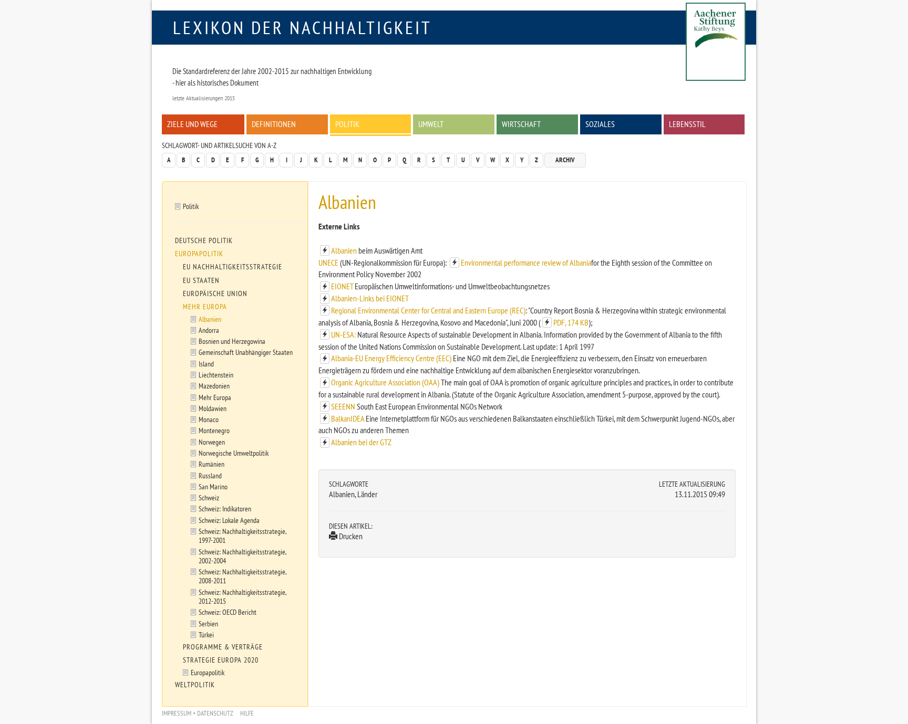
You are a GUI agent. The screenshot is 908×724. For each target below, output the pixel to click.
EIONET (342, 286)
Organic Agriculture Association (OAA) (385, 382)
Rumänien (211, 464)
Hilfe (247, 713)
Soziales (600, 124)
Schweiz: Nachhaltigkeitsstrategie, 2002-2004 (243, 556)
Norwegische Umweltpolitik (234, 453)
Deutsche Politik (204, 240)
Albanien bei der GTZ (361, 442)
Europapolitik (199, 253)
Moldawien (212, 408)
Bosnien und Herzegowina (232, 341)
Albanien (344, 250)
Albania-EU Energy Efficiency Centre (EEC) (391, 358)
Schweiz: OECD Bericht (227, 612)
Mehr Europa (205, 306)
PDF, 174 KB (571, 322)
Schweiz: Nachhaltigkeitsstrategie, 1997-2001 (243, 535)
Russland (210, 475)
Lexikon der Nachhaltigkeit (302, 27)
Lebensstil (687, 124)
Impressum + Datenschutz (197, 713)
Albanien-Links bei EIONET (370, 298)
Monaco (209, 419)
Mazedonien (214, 386)
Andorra (209, 330)
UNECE (329, 262)
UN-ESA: (343, 334)
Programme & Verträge (223, 647)
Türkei (206, 634)
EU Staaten (201, 280)
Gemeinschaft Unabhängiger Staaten (246, 352)
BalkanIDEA (347, 418)
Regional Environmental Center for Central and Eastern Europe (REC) (428, 310)
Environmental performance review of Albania (526, 262)
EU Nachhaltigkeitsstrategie (232, 266)
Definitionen (274, 124)
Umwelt (430, 124)
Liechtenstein (216, 375)
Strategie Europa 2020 (221, 660)
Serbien (208, 623)
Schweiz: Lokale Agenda (229, 520)
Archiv (565, 159)
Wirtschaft (521, 124)
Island (206, 364)
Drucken (350, 536)
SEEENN (343, 406)
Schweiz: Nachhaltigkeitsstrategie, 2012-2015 (243, 596)
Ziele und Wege (192, 124)
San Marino (213, 486)
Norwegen (212, 442)
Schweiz (209, 497)
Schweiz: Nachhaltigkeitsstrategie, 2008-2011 (243, 575)
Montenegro (214, 430)
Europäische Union (215, 293)
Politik (347, 124)
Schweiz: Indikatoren (225, 508)
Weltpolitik (195, 684)
